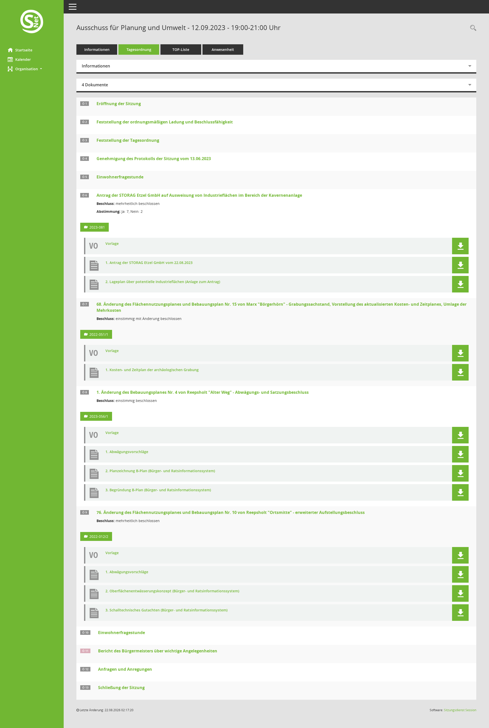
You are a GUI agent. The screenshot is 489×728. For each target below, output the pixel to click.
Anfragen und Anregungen (125, 669)
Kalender (23, 59)
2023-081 (97, 227)
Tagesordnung (139, 49)
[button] (32, 69)
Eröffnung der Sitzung (119, 103)
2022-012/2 (98, 536)
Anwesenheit (223, 49)
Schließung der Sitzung (121, 687)
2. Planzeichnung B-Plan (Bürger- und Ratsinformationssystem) (160, 471)
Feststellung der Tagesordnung (128, 140)
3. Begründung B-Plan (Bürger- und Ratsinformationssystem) (158, 490)
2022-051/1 (98, 334)
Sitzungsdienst (460, 710)
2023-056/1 (98, 416)
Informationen (97, 49)
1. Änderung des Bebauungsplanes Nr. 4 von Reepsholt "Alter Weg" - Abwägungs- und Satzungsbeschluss (203, 392)
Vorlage (112, 244)
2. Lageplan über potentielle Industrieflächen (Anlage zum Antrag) (162, 282)
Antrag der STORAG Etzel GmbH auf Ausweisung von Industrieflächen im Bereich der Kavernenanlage (199, 195)
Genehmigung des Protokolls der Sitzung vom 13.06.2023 (154, 158)
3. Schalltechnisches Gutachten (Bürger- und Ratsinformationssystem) (166, 610)
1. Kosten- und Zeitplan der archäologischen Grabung (152, 370)
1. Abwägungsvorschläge (126, 452)
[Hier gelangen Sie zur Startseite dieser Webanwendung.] (32, 22)
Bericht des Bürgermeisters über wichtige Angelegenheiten (157, 651)
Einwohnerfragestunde (120, 177)
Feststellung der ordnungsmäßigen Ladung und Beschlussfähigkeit (165, 122)
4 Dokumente (95, 85)
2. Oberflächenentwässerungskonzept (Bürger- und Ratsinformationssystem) (172, 591)
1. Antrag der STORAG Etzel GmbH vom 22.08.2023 (149, 263)
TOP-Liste (180, 49)
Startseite (23, 50)
